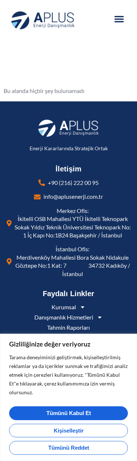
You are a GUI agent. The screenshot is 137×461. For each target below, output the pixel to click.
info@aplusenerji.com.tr (73, 196)
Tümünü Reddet (68, 448)
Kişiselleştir (69, 430)
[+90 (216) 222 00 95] (41, 182)
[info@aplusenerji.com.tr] (37, 197)
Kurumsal (64, 307)
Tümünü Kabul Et (68, 413)
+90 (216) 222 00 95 (73, 182)
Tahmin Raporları (68, 327)
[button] (119, 19)
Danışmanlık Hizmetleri (63, 317)
